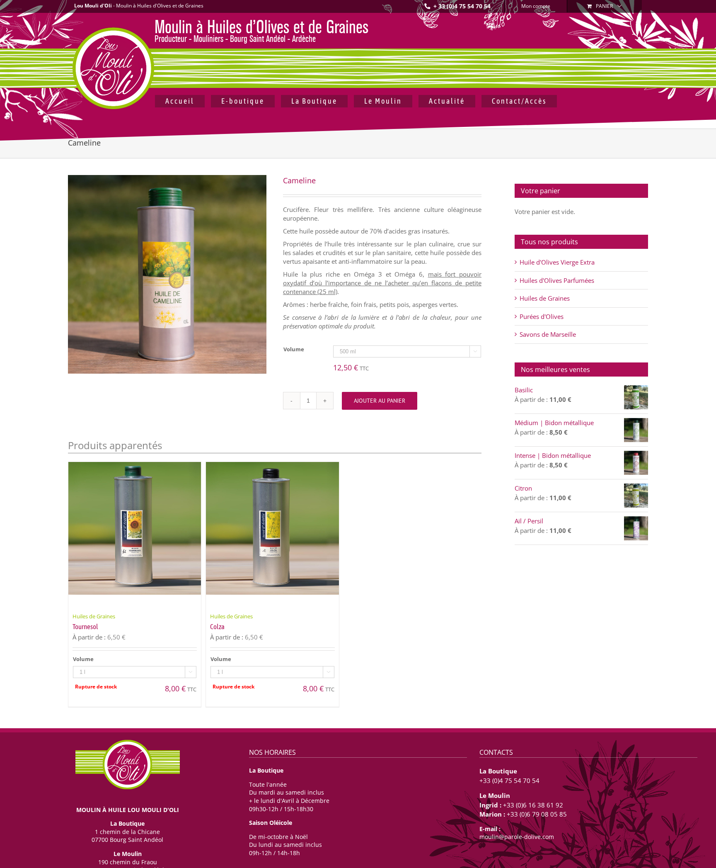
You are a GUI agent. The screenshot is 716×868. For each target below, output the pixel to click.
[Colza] (272, 534)
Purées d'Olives (542, 316)
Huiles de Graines (545, 298)
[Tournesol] (134, 534)
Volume (293, 349)
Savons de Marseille (548, 334)
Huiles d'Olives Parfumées (557, 280)
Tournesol (85, 627)
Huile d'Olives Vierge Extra (557, 262)
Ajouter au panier (379, 400)
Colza (217, 627)
